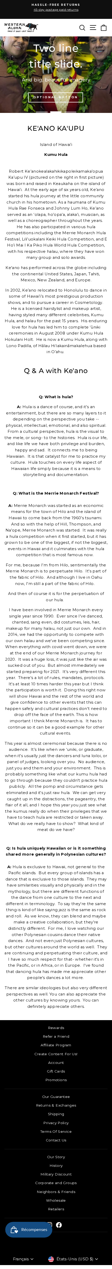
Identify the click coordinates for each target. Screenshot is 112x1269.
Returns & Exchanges (56, 1105)
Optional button (55, 97)
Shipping (56, 1114)
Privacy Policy (56, 1123)
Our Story (56, 1157)
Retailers (56, 1209)
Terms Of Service (56, 1131)
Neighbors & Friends (56, 1192)
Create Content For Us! (55, 1054)
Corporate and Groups (56, 1183)
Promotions (56, 1080)
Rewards (56, 1028)
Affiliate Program (56, 1045)
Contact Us (56, 1140)
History (56, 1165)
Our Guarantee (56, 1097)
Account (56, 1062)
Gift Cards (56, 1071)
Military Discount (56, 1174)
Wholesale (56, 1200)
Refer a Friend (56, 1036)
